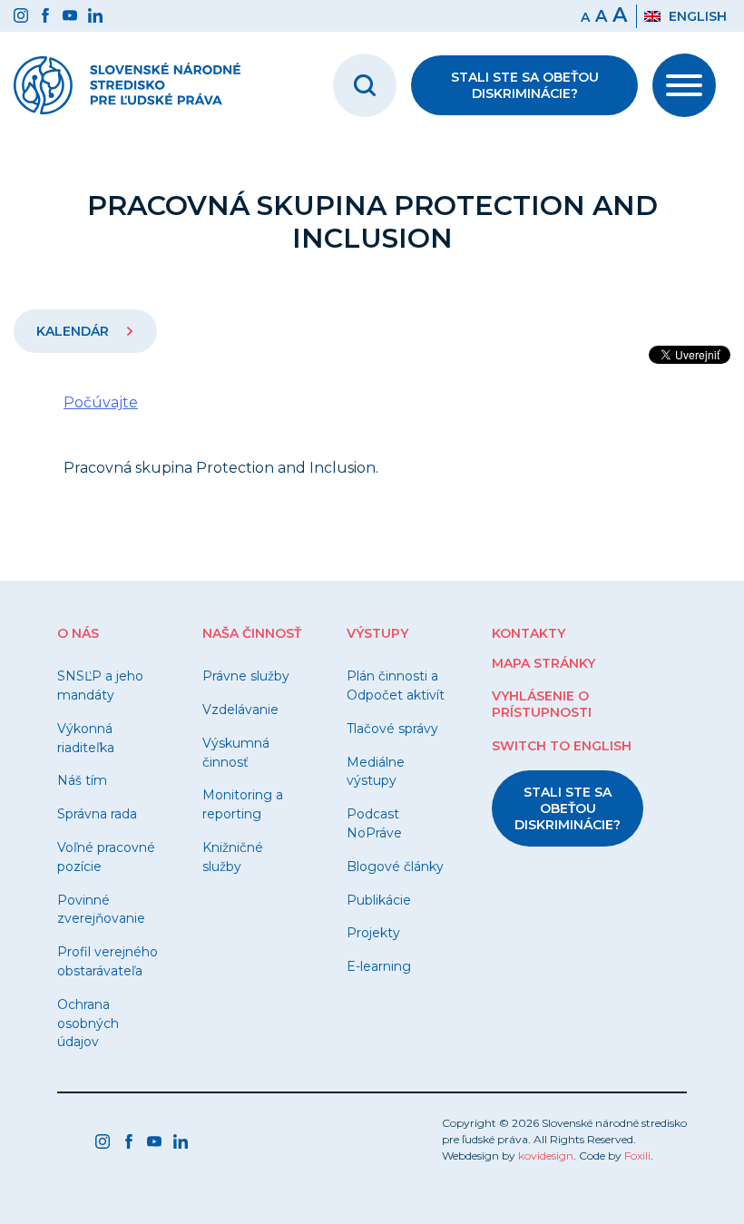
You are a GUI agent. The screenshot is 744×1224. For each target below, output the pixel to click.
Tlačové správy (392, 728)
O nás (78, 633)
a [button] (601, 16)
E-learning (379, 966)
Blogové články (395, 866)
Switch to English (561, 746)
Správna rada (97, 814)
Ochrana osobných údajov (88, 1023)
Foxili (637, 1155)
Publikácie (379, 900)
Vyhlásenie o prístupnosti (542, 704)
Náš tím (82, 780)
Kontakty (528, 633)
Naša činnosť (251, 633)
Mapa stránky (543, 663)
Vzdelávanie (240, 709)
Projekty (373, 933)
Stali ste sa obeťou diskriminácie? (525, 85)
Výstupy (377, 633)
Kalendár (74, 331)
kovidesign (545, 1155)
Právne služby (245, 676)
